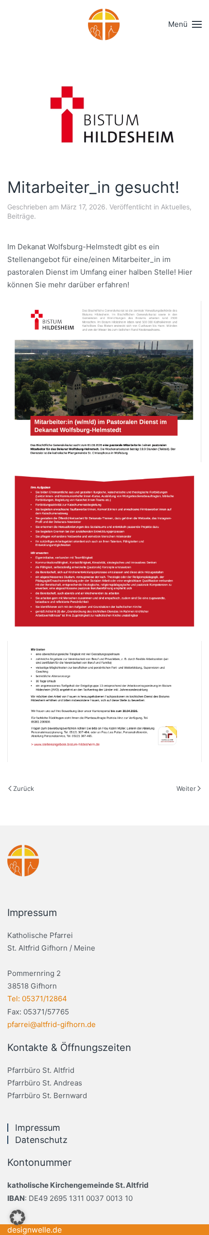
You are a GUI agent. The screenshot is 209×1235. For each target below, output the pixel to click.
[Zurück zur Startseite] (104, 24)
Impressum (37, 1128)
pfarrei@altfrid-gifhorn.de (51, 1024)
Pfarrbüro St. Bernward (47, 1095)
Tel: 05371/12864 (37, 998)
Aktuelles (175, 207)
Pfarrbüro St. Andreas (44, 1082)
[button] (185, 24)
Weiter (186, 788)
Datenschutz (41, 1140)
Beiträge (20, 216)
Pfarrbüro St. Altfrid (40, 1070)
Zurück (23, 788)
